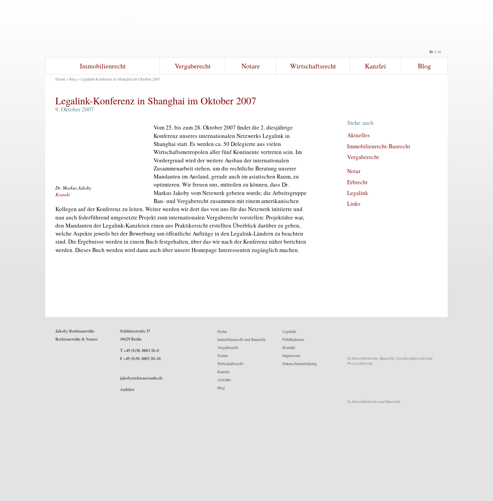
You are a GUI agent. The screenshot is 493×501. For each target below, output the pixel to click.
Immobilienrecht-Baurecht (378, 146)
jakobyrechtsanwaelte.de (141, 378)
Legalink (357, 193)
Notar (354, 171)
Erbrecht (357, 182)
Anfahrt (127, 389)
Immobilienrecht (103, 65)
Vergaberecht (193, 65)
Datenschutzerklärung (299, 363)
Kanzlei (375, 65)
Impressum (291, 355)
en (439, 51)
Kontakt (62, 194)
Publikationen (293, 339)
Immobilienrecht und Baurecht (241, 339)
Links (354, 203)
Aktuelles (358, 135)
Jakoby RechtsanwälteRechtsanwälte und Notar (246, 28)
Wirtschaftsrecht (313, 65)
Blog (424, 65)
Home (60, 79)
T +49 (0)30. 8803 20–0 (139, 350)
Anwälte (224, 379)
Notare (250, 65)
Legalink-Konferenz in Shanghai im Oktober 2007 (155, 100)
